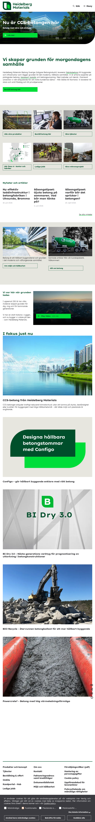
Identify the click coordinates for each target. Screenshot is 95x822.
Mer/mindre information (78, 812)
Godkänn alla (79, 818)
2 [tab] (69, 38)
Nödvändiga (13, 808)
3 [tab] (73, 38)
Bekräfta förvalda (53, 818)
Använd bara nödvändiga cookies (20, 818)
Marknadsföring (69, 808)
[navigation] (91, 685)
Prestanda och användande (50, 808)
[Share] (92, 689)
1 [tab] (64, 38)
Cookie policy (49, 803)
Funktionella (31, 808)
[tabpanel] (47, 28)
